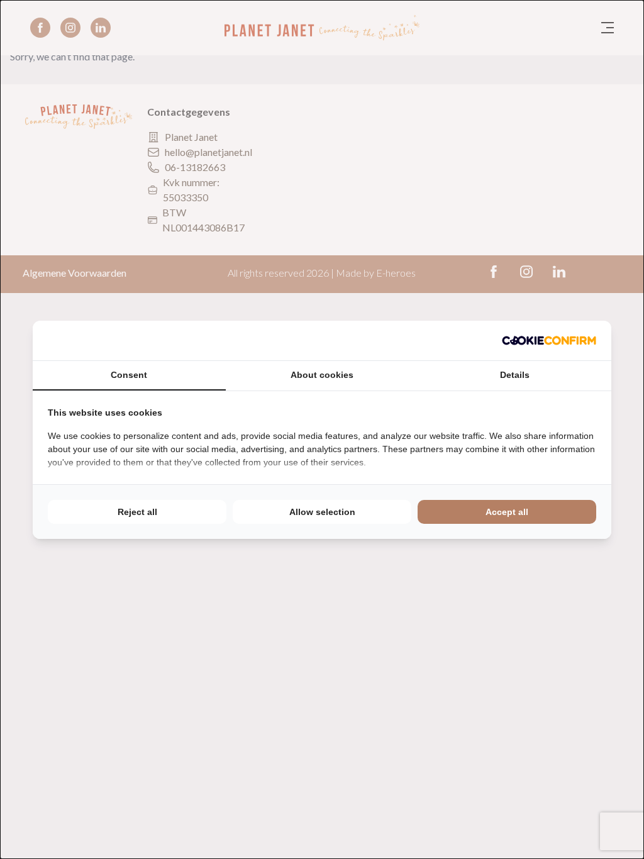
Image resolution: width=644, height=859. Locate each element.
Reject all (137, 512)
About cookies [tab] (322, 375)
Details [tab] (515, 375)
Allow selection (322, 512)
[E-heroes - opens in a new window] (549, 340)
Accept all (507, 512)
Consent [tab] (129, 375)
